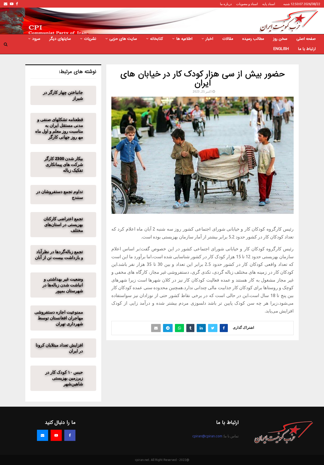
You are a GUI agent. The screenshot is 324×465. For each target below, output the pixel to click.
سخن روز (280, 39)
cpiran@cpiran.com (207, 436)
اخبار (209, 39)
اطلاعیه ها (184, 39)
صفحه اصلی (306, 39)
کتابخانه (156, 39)
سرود (36, 39)
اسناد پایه (268, 4)
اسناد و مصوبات (247, 4)
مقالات (227, 39)
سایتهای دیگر (60, 39)
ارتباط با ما (307, 49)
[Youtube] (56, 435)
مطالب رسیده (253, 39)
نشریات (90, 39)
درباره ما (226, 4)
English (281, 49)
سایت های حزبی (123, 39)
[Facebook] (69, 435)
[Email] (42, 435)
